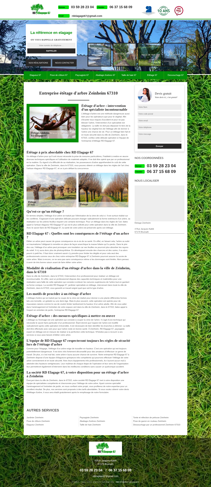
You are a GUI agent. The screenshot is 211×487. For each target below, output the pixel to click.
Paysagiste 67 (82, 75)
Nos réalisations (38, 63)
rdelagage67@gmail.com (87, 16)
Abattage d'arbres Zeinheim (92, 421)
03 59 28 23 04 (82, 7)
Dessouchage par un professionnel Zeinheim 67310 (156, 425)
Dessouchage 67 (176, 75)
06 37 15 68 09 (121, 7)
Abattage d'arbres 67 (105, 75)
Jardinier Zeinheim (35, 417)
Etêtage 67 (152, 75)
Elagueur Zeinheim (35, 425)
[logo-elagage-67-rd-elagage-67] (40, 10)
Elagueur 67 (35, 75)
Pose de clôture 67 (58, 75)
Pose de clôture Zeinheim (38, 421)
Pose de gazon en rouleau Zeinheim (149, 421)
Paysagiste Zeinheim (89, 417)
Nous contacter (64, 63)
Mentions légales (127, 482)
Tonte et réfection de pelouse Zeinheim (151, 417)
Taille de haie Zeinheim (90, 425)
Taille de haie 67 (128, 75)
